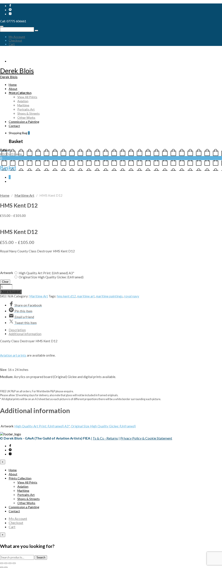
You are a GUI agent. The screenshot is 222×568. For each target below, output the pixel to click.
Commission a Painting (24, 121)
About (13, 89)
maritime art (86, 296)
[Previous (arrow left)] (1, 567)
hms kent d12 (66, 296)
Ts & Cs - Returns (105, 438)
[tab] (115, 330)
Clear (5, 281)
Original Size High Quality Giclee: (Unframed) (51, 277)
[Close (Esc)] (14, 563)
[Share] (10, 563)
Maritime (23, 105)
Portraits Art (26, 109)
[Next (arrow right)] (6, 567)
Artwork (6, 273)
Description (17, 330)
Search (40, 557)
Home (13, 84)
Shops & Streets (28, 113)
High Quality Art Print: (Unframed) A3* (46, 273)
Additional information (25, 334)
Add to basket (11, 292)
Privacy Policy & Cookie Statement (146, 438)
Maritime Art (24, 195)
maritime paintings (109, 296)
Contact (14, 126)
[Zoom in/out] (1, 563)
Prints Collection (20, 93)
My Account (17, 37)
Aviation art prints (13, 355)
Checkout (15, 40)
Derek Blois (17, 71)
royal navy (131, 296)
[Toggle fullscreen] (6, 563)
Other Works (26, 117)
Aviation (22, 101)
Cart (12, 44)
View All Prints (27, 97)
